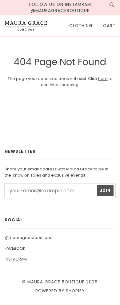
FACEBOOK (15, 248)
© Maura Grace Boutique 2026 (60, 282)
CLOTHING (81, 26)
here (103, 78)
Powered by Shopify (60, 291)
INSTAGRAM (16, 259)
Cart (109, 26)
